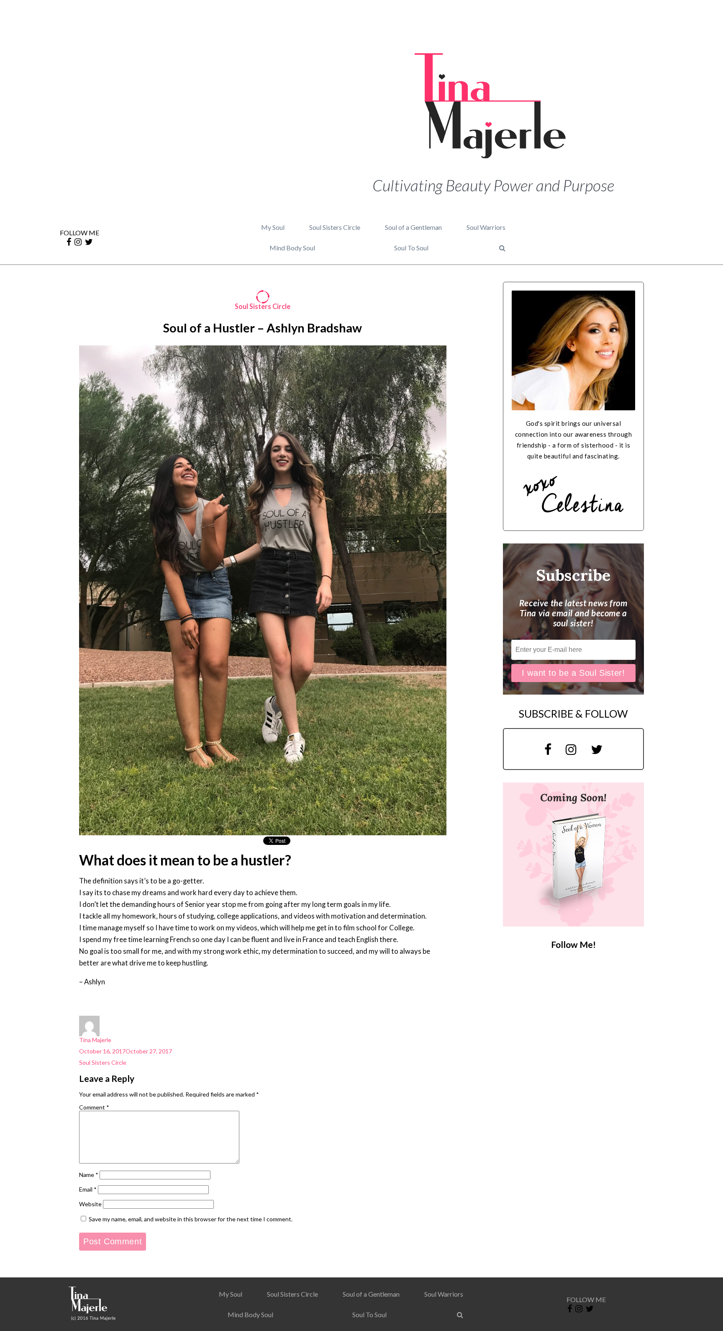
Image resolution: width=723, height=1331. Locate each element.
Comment (94, 1107)
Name (88, 1174)
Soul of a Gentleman (413, 227)
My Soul (273, 227)
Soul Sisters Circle (334, 227)
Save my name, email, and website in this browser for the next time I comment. (190, 1219)
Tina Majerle (95, 1039)
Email (88, 1189)
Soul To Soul (411, 248)
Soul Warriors (486, 227)
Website (90, 1203)
